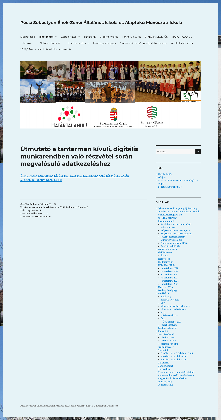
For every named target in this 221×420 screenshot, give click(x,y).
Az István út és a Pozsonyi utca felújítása (178, 180)
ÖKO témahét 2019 (172, 322)
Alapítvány (166, 296)
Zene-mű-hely (165, 381)
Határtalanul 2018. (170, 271)
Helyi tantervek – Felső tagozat (176, 233)
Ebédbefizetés (77, 43)
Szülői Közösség (166, 347)
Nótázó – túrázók (50, 43)
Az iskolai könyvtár (182, 43)
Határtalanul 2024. (170, 281)
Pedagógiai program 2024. (174, 243)
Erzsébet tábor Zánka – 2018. (175, 359)
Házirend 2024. (165, 287)
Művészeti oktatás (169, 315)
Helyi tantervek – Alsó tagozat (175, 230)
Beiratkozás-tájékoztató (170, 187)
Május (161, 183)
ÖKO (163, 318)
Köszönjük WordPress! (107, 406)
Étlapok (164, 255)
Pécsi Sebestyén (169, 325)
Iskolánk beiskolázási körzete (175, 306)
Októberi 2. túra (168, 340)
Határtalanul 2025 (169, 284)
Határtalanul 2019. (169, 274)
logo (163, 312)
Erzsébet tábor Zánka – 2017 (174, 356)
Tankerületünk (131, 36)
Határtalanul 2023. (170, 278)
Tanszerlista (164, 369)
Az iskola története (170, 300)
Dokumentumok (166, 221)
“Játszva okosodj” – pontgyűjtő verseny (143, 43)
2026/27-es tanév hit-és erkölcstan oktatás (45, 49)
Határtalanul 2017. (169, 268)
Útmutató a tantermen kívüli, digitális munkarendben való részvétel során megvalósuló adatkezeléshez (176, 375)
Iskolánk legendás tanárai (174, 309)
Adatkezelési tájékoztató (170, 215)
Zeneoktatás (68, 36)
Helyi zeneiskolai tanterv (173, 237)
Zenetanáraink (165, 385)
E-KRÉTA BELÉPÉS (156, 36)
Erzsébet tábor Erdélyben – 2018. (177, 353)
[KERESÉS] (198, 151)
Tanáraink (90, 36)
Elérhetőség (27, 36)
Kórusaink (163, 331)
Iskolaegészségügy (104, 43)
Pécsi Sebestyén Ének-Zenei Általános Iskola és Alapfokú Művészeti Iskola (101, 22)
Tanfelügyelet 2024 (170, 246)
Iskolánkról (46, 36)
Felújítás (162, 177)
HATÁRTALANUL (182, 36)
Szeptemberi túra (169, 344)
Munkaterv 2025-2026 (171, 240)
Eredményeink (109, 36)
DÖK (163, 303)
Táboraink (26, 43)
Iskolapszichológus (167, 328)
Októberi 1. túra (168, 337)
